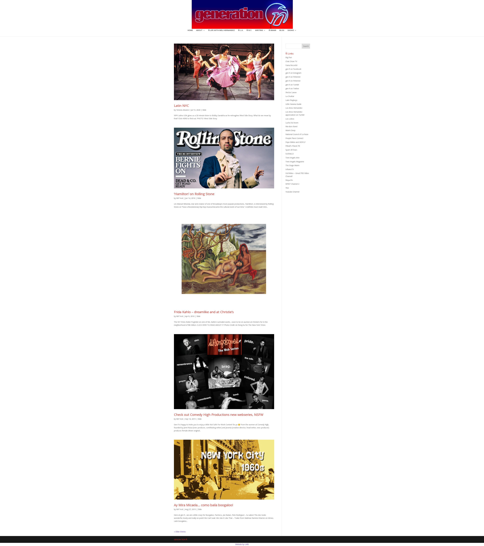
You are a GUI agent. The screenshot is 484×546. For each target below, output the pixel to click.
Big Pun (288, 57)
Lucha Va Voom (291, 122)
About (199, 30)
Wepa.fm (289, 180)
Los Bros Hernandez (293, 108)
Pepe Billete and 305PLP (295, 142)
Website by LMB (242, 544)
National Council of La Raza (296, 134)
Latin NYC (181, 105)
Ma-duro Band (291, 126)
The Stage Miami (292, 165)
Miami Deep (290, 130)
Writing (259, 30)
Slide (204, 110)
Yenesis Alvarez (182, 110)
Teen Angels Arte (292, 157)
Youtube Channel (292, 192)
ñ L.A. (240, 30)
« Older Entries (180, 531)
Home (190, 30)
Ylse (287, 188)
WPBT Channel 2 (292, 184)
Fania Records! (291, 65)
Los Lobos (289, 119)
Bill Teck (179, 198)
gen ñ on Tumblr (292, 84)
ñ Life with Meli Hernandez (221, 30)
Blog (281, 30)
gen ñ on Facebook (293, 69)
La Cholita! (289, 96)
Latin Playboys (291, 100)
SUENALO (289, 154)
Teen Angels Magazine (294, 161)
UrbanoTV (289, 169)
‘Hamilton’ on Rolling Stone (194, 194)
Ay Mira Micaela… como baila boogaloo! (203, 505)
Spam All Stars (291, 150)
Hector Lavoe (291, 92)
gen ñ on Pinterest (292, 77)
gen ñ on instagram (293, 73)
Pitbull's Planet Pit (292, 146)
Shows (291, 30)
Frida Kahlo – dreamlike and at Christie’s (204, 312)
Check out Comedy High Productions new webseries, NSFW (218, 414)
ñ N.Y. (249, 30)
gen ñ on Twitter (292, 88)
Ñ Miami (272, 30)
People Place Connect (294, 138)
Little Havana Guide (293, 104)
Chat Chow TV (291, 61)
